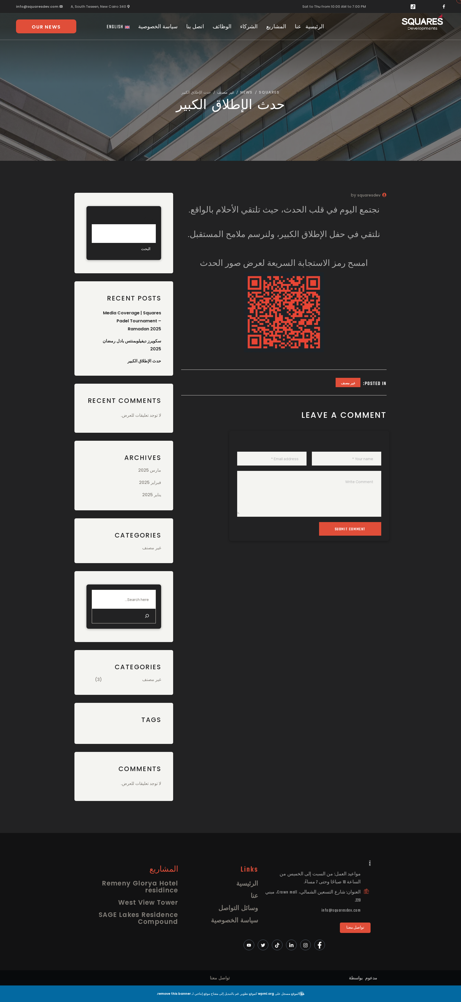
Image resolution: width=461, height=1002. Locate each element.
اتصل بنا (195, 27)
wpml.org (266, 993)
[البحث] (147, 616)
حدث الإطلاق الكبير (144, 361)
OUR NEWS (46, 26)
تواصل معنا (220, 978)
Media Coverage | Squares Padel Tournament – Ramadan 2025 (132, 321)
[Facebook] (319, 945)
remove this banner (174, 993)
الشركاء (249, 27)
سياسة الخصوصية (158, 27)
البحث (150, 218)
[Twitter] (263, 945)
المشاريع (276, 27)
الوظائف (222, 27)
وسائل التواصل (238, 907)
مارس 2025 (149, 470)
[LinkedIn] (291, 945)
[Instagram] (305, 945)
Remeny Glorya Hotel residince (140, 887)
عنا (298, 27)
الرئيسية (314, 27)
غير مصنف (348, 383)
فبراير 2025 (150, 482)
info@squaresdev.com (37, 6)
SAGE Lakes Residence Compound (138, 918)
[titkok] (277, 945)
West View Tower (148, 902)
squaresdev (368, 195)
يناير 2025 (151, 495)
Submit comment (350, 529)
